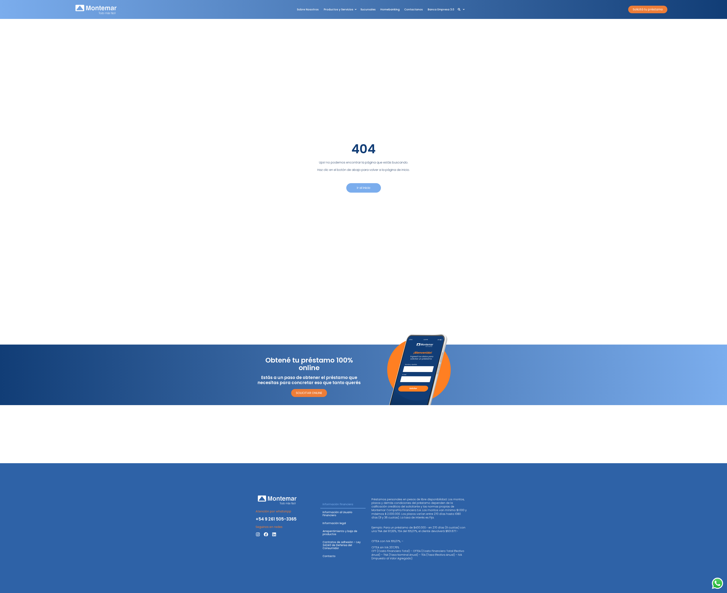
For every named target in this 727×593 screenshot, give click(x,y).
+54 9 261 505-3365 (276, 519)
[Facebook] (266, 534)
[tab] (343, 504)
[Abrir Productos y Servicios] (355, 9)
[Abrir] (463, 9)
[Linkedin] (274, 534)
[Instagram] (258, 534)
